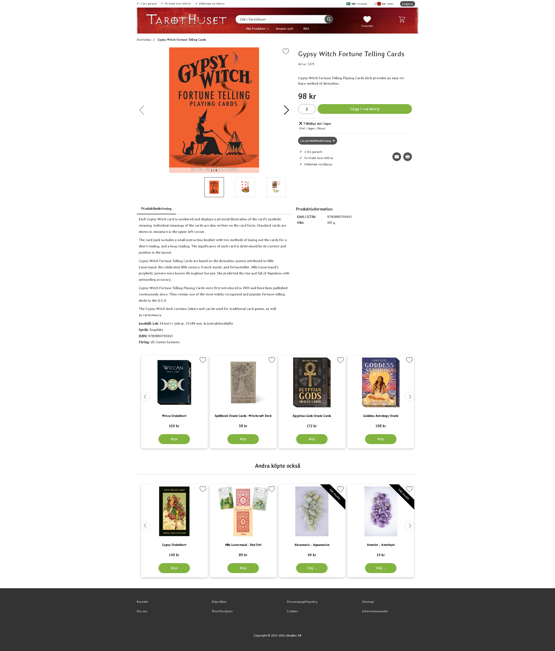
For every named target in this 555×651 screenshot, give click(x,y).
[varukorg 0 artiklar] (402, 19)
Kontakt (142, 602)
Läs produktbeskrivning (315, 140)
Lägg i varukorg (365, 108)
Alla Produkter (256, 28)
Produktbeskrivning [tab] (156, 208)
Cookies (292, 611)
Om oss (142, 611)
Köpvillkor (219, 602)
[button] (286, 110)
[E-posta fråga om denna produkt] (396, 156)
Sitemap (368, 602)
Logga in (407, 3)
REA (306, 28)
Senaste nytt (284, 28)
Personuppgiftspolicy (302, 602)
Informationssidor (375, 611)
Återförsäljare (222, 611)
